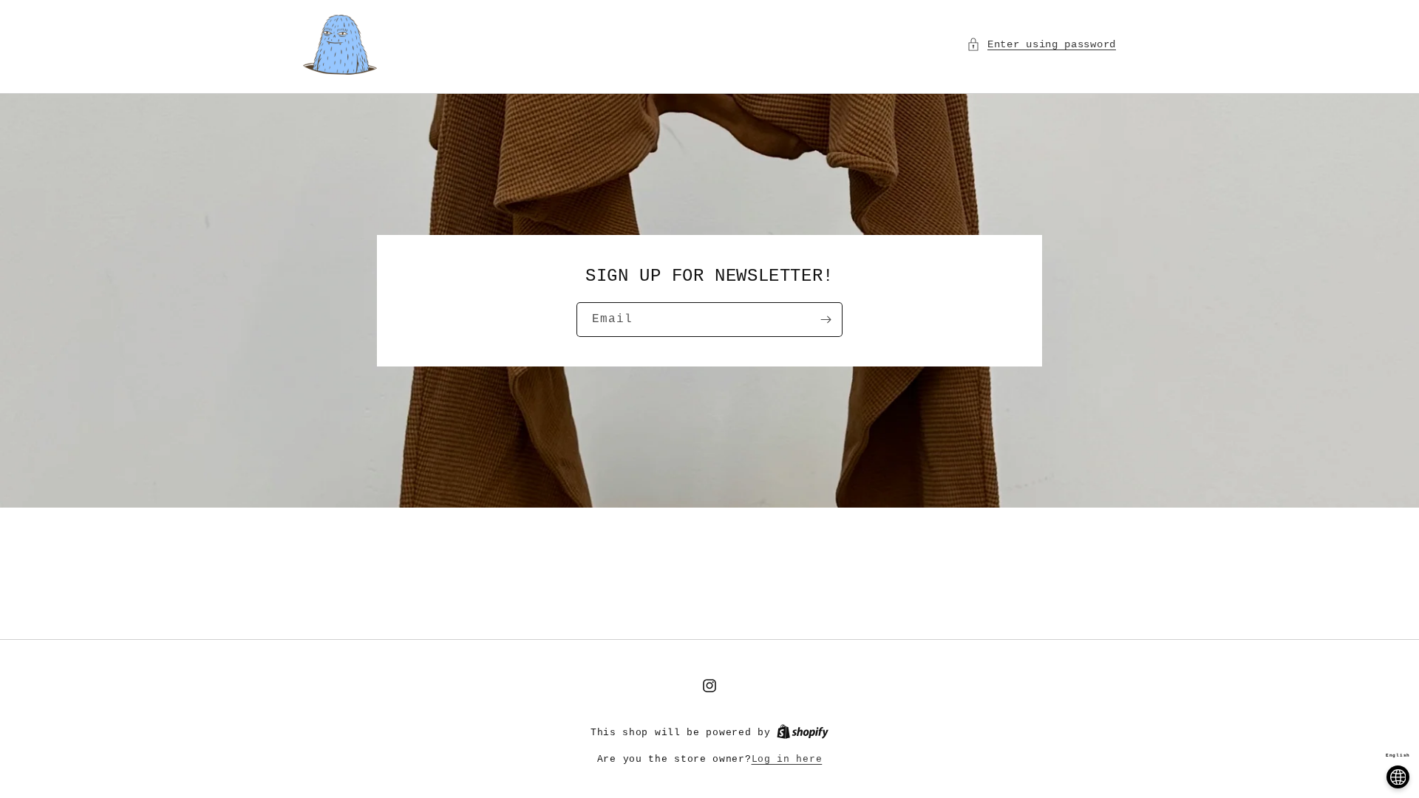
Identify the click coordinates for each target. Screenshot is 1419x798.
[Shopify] (802, 732)
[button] (1041, 44)
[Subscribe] (825, 319)
